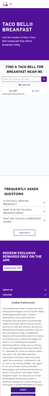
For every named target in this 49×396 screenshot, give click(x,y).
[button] (24, 203)
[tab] (13, 91)
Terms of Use (8, 372)
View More (24, 232)
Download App (12, 268)
